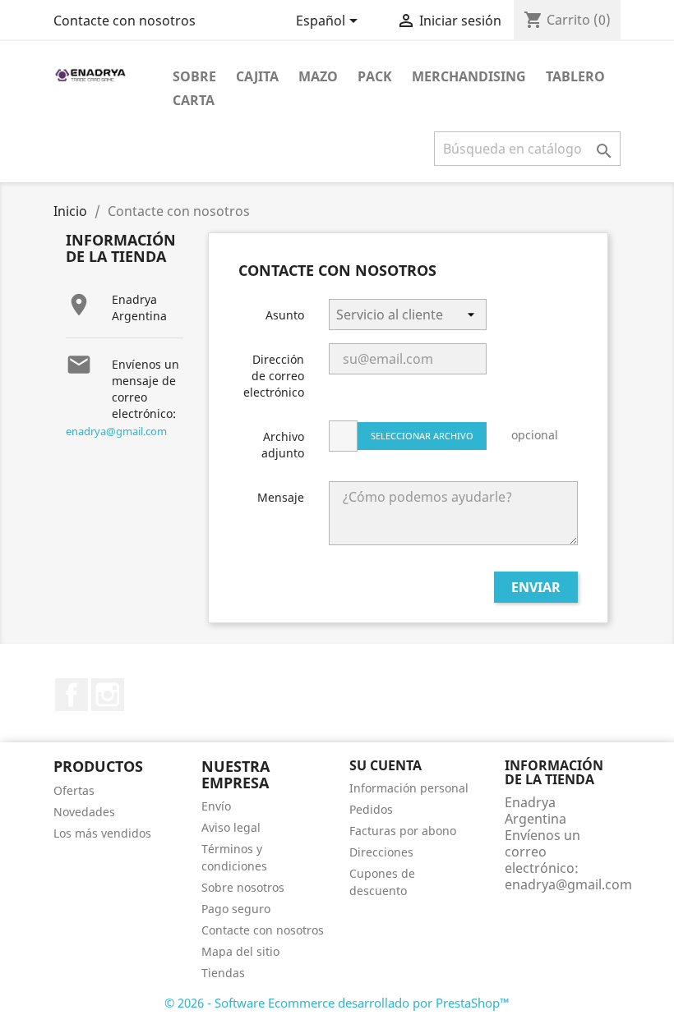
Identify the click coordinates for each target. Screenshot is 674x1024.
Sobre (194, 76)
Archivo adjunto (282, 445)
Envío (216, 806)
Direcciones (381, 852)
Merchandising (469, 76)
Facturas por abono (402, 830)
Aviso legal (231, 827)
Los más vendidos (102, 833)
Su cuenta (385, 765)
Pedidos (371, 809)
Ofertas (74, 790)
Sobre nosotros (242, 887)
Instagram (107, 694)
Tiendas (223, 972)
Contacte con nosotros (124, 20)
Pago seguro (235, 908)
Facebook (71, 694)
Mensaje (280, 497)
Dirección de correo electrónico (273, 375)
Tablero (575, 76)
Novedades (84, 812)
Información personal (409, 788)
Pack (375, 76)
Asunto (284, 315)
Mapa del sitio (240, 951)
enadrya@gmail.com (116, 431)
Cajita (257, 76)
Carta (194, 100)
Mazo (318, 76)
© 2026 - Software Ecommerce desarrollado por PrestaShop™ (337, 1002)
